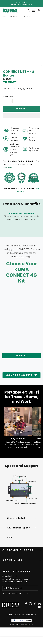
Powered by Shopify (27, 624)
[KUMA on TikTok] (35, 603)
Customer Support (18, 550)
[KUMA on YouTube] (39, 606)
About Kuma (12, 560)
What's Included (16, 518)
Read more (7, 168)
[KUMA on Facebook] (26, 603)
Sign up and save (16, 571)
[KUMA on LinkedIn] (39, 603)
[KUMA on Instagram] (30, 603)
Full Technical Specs (18, 527)
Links (9, 537)
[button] (21, 115)
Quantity (8, 97)
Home (4, 17)
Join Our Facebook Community (21, 614)
